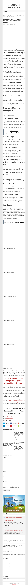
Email (21, 425)
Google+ (22, 423)
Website (5, 481)
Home (4, 15)
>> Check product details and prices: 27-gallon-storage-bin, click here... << (14, 380)
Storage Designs (15, 583)
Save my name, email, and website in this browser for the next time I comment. (12, 486)
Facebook (15, 423)
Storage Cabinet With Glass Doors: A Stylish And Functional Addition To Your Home (13, 541)
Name (5, 471)
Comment (5, 457)
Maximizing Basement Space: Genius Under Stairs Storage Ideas (12, 550)
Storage (11, 418)
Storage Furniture (8, 569)
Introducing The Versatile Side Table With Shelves (14, 554)
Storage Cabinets (7, 563)
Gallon (7, 418)
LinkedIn (7, 425)
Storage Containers (8, 566)
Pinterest (15, 425)
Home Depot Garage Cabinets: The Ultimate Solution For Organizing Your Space (12, 546)
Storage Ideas (7, 572)
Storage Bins (9, 15)
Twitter (7, 423)
